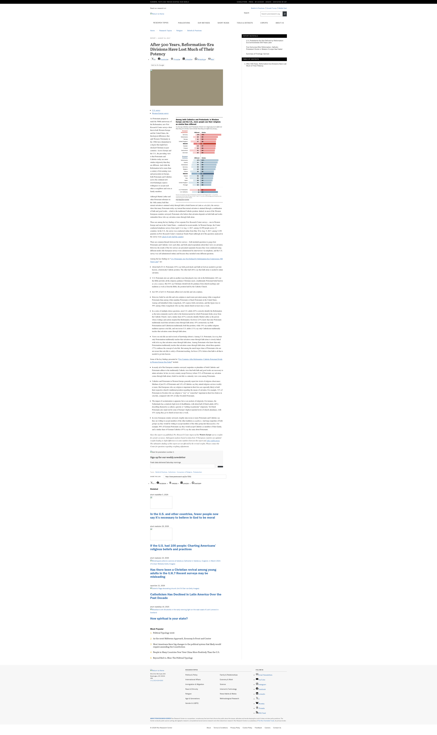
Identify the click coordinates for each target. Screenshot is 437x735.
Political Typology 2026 (163, 633)
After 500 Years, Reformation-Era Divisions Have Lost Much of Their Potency (266, 65)
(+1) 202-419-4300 (156, 680)
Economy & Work (226, 679)
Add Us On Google (157, 65)
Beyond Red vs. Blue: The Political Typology (173, 658)
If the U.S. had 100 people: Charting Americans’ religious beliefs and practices (183, 547)
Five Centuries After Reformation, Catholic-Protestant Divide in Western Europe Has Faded (264, 48)
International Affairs (193, 679)
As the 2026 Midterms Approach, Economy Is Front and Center (182, 638)
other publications (213, 440)
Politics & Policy (191, 675)
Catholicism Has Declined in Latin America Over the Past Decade (185, 596)
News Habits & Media (228, 694)
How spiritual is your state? (169, 618)
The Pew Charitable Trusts (266, 721)
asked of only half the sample (172, 236)
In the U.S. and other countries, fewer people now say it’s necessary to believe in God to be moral (184, 515)
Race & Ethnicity (191, 689)
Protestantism (197, 472)
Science (223, 684)
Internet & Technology (228, 689)
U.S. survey (156, 110)
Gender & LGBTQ (191, 703)
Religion (188, 694)
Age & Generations (192, 698)
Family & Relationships (229, 675)
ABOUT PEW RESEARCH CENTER (160, 718)
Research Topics (161, 23)
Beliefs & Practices (161, 472)
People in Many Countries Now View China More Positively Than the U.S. (186, 652)
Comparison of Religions (184, 472)
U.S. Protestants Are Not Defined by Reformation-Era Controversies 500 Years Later (265, 42)
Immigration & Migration (194, 684)
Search (246, 13)
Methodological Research (229, 698)
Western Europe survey (160, 113)
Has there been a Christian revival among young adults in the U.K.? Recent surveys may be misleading (183, 573)
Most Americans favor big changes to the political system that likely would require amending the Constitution (187, 645)
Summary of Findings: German (257, 54)
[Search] (285, 13)
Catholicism (172, 472)
